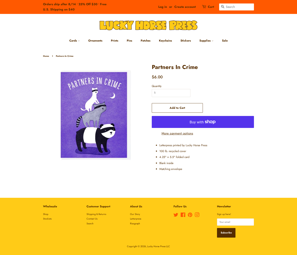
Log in (162, 7)
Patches (145, 41)
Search (90, 223)
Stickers (185, 41)
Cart (211, 7)
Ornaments (95, 41)
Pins (129, 41)
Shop (45, 214)
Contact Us (92, 218)
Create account (185, 7)
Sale (225, 41)
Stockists (47, 218)
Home (46, 56)
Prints (114, 41)
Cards (73, 41)
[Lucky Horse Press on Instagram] (197, 216)
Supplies (205, 41)
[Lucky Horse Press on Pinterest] (190, 216)
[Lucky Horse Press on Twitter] (176, 216)
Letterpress (135, 218)
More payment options (177, 133)
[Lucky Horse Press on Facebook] (182, 216)
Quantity (157, 86)
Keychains (165, 41)
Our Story (135, 214)
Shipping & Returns (96, 214)
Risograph (135, 223)
